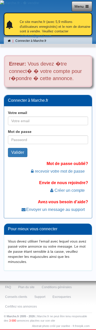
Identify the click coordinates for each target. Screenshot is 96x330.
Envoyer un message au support (55, 209)
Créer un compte (70, 190)
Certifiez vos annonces (21, 306)
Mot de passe (19, 132)
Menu (79, 6)
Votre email (17, 113)
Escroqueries (61, 297)
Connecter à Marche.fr (30, 41)
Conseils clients (16, 297)
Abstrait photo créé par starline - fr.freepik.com (61, 325)
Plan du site (26, 287)
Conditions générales (57, 287)
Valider (17, 152)
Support (39, 297)
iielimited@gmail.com (35, 36)
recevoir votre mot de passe (60, 171)
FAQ (8, 287)
